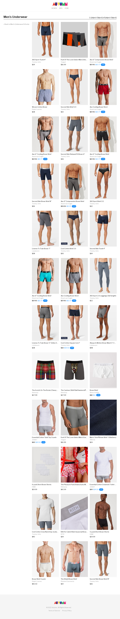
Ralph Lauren (37, 109)
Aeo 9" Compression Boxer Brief (72, 201)
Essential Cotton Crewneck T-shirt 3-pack (105, 484)
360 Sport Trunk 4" (39, 60)
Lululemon (35, 251)
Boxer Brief (94, 390)
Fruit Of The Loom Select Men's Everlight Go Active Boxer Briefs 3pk (85, 437)
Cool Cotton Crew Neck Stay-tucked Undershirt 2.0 (50, 532)
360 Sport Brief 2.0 (97, 201)
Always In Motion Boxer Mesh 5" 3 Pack (104, 343)
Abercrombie (94, 392)
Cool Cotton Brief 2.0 (68, 248)
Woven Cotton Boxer (39, 107)
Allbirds (92, 440)
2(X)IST (34, 440)
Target (63, 62)
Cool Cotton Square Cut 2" (70, 343)
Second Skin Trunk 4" (97, 248)
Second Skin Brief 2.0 (68, 107)
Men (60, 8)
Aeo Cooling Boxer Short (99, 107)
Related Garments (67, 581)
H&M (34, 487)
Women (54, 8)
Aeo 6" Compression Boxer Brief (101, 60)
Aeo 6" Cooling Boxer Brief (41, 154)
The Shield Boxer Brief (69, 579)
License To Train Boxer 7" (41, 248)
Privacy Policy (66, 611)
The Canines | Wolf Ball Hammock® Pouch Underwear (80, 390)
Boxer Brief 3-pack (39, 579)
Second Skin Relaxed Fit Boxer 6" (73, 154)
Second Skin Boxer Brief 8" (41, 201)
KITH (62, 534)
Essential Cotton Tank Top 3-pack (44, 437)
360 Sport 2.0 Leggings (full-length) (103, 296)
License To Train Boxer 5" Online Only (45, 343)
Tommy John (36, 62)
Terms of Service (54, 611)
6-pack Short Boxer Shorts (41, 484)
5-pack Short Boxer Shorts (99, 532)
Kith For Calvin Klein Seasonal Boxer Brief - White (79, 532)
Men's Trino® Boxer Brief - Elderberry (103, 437)
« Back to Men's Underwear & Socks (16, 24)
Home (67, 8)
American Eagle (95, 62)
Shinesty (35, 392)
